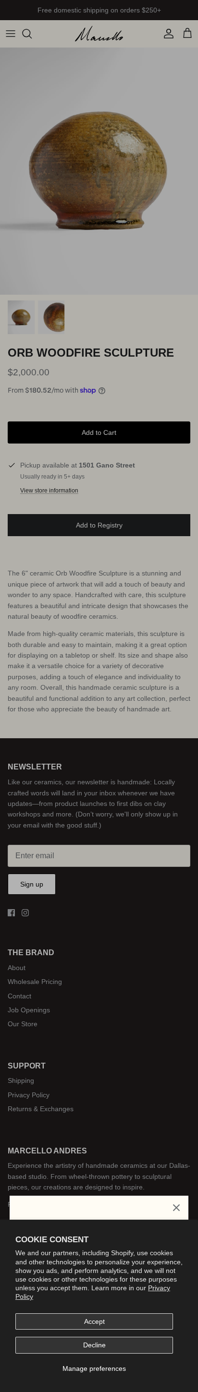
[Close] (176, 1207)
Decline (94, 1345)
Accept (94, 1321)
